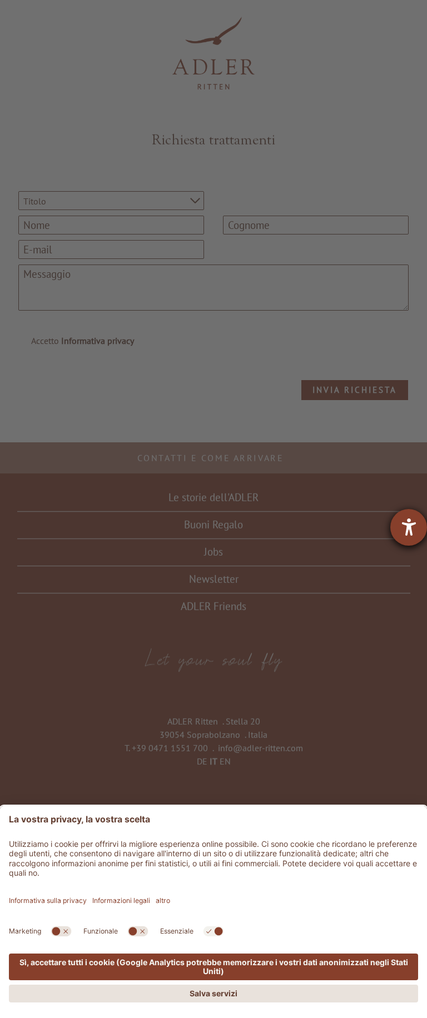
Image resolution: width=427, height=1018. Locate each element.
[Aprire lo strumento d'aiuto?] (408, 527)
